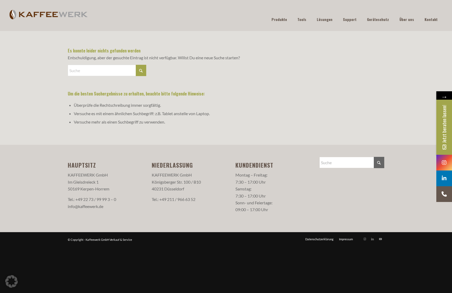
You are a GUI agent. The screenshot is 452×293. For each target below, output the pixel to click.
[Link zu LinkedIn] (372, 239)
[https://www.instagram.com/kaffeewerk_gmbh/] (444, 163)
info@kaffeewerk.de (85, 206)
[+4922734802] (444, 194)
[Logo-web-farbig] (48, 15)
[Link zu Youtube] (380, 239)
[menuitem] (319, 239)
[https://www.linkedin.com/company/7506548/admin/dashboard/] (444, 178)
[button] (11, 281)
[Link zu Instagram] (365, 239)
